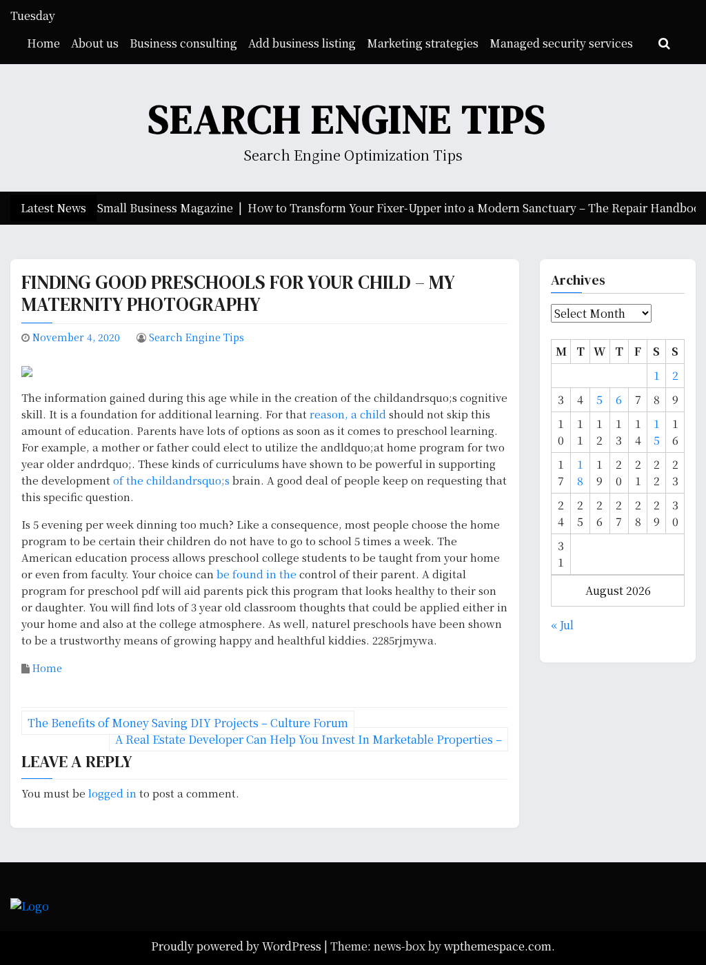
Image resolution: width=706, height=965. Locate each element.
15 (657, 432)
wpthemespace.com (498, 946)
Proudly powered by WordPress (237, 946)
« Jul (562, 625)
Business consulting (183, 43)
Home (43, 43)
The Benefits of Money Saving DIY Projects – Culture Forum (188, 723)
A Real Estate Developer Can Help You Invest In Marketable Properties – (308, 739)
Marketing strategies (422, 43)
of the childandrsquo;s (171, 480)
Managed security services (561, 43)
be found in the (257, 574)
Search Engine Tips (347, 119)
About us (95, 43)
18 (580, 472)
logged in (112, 793)
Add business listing (302, 43)
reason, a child (349, 414)
